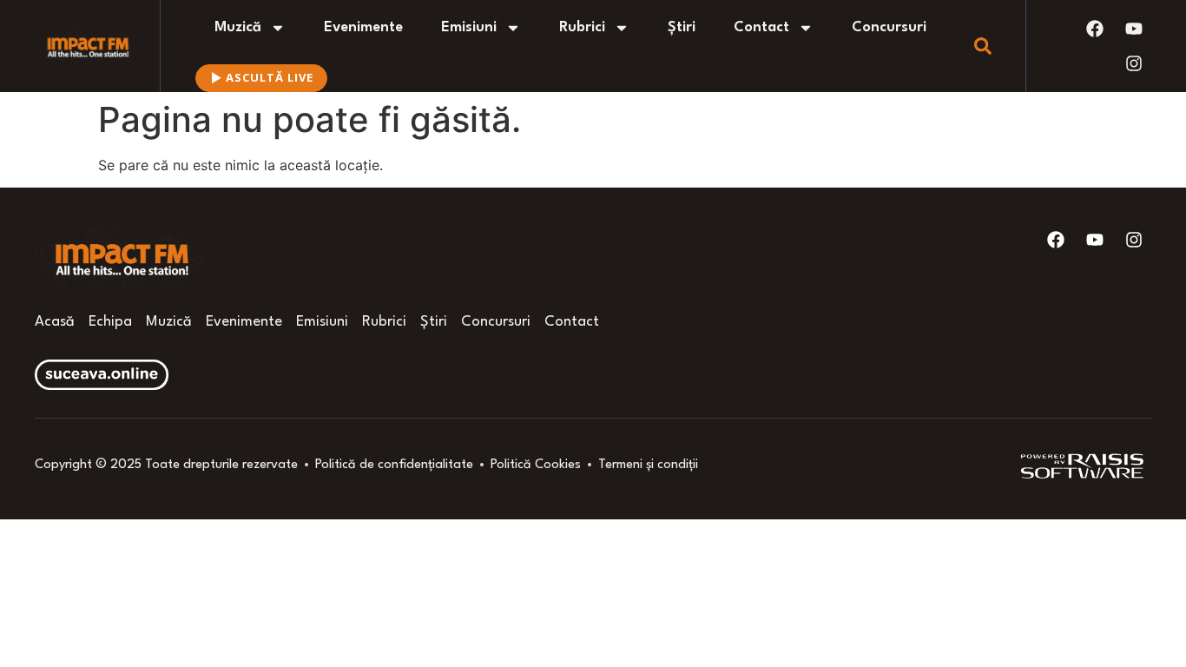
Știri (681, 27)
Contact (761, 27)
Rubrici (582, 27)
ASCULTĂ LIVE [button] (269, 77)
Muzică (237, 27)
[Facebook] (1094, 28)
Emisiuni (469, 27)
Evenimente (363, 27)
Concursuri (889, 27)
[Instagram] (1134, 63)
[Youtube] (1134, 28)
